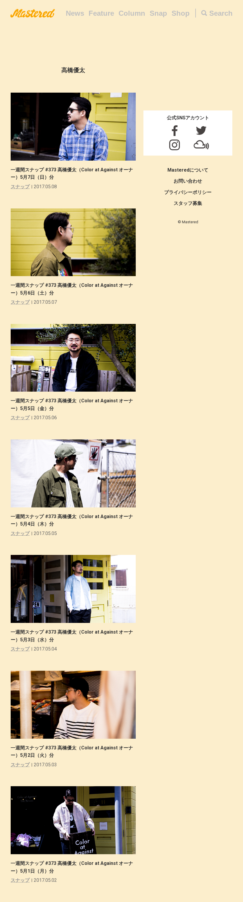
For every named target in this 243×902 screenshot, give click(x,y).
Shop (181, 13)
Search (221, 13)
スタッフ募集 (188, 203)
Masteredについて (187, 170)
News (75, 13)
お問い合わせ (188, 181)
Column (132, 13)
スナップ (20, 186)
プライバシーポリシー (188, 192)
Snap (158, 13)
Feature (101, 13)
